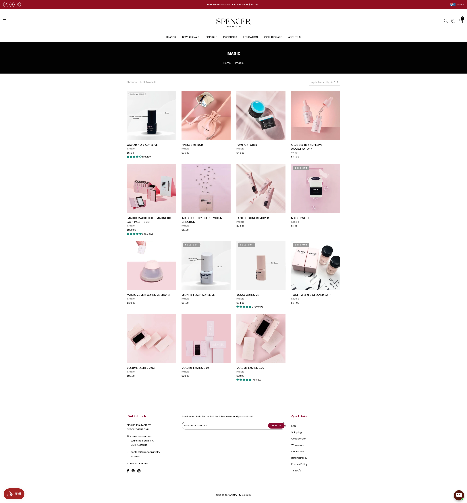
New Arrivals (190, 37)
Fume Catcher (246, 145)
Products (230, 37)
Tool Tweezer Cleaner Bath (311, 295)
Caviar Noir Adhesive (142, 145)
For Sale (211, 37)
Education (250, 37)
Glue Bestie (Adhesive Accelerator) (306, 147)
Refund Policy (299, 458)
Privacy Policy (299, 464)
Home (227, 63)
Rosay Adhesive (247, 295)
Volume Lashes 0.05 (196, 368)
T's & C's (296, 470)
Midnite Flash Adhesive (198, 295)
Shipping (296, 432)
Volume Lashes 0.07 (250, 368)
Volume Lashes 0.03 (141, 368)
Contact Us (297, 451)
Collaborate (273, 37)
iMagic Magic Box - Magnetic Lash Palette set (149, 220)
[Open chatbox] (459, 495)
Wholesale (297, 445)
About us (294, 37)
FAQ (293, 426)
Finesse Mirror (192, 145)
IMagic (131, 148)
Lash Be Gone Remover (252, 218)
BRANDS (171, 37)
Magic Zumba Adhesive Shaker (149, 295)
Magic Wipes (300, 218)
